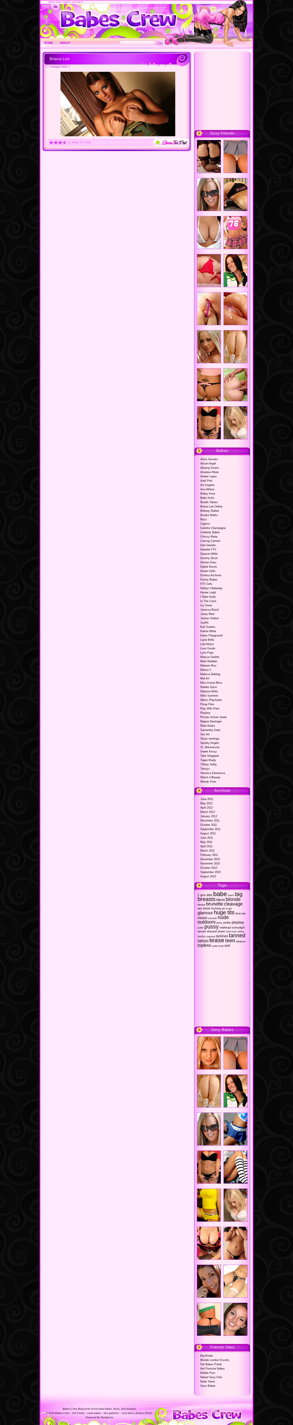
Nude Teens (207, 1381)
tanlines (222, 936)
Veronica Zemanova (212, 773)
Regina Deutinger (211, 721)
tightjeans (241, 941)
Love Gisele (207, 648)
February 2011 (209, 855)
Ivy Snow (206, 605)
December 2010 (210, 859)
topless (204, 945)
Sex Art (205, 734)
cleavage (233, 904)
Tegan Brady (208, 760)
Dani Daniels (208, 545)
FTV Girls (206, 583)
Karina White (208, 631)
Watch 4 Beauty (210, 777)
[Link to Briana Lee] (117, 135)
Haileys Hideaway (211, 588)
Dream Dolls (208, 571)
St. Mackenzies (210, 747)
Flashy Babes (208, 579)
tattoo (203, 940)
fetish (206, 908)
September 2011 (210, 829)
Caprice (205, 523)
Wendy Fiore (208, 781)
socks (201, 936)
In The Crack (208, 601)
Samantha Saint (210, 730)
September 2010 (210, 872)
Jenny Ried (207, 614)
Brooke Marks (209, 515)
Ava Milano (207, 489)
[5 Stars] (69, 142)
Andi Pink (206, 480)
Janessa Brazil (209, 609)
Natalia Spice (208, 687)
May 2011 (206, 842)
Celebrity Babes (210, 532)
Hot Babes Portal (211, 1364)
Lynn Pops (207, 652)
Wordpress (107, 1417)
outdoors (207, 922)
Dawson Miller (209, 553)
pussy (211, 927)
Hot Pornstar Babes (212, 1368)
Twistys (205, 768)
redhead (225, 927)
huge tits (224, 912)
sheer (221, 931)
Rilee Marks (207, 725)
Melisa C (205, 669)
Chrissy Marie (208, 536)
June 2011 (206, 837)
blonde (233, 899)
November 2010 (210, 863)
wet (227, 945)
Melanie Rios (208, 665)
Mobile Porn (207, 1372)
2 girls (202, 895)
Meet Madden (208, 661)
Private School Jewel (213, 717)
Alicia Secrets (209, 459)
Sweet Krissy (208, 751)
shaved (212, 931)
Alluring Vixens (209, 467)
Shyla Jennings (209, 738)
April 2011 (206, 846)
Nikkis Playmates (211, 700)
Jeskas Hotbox (209, 618)
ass (209, 895)
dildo (200, 908)
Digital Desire (208, 566)
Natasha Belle (209, 691)
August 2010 (208, 876)
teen (230, 940)
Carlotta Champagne (213, 528)
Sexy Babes (208, 1385)
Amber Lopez (208, 476)
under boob (218, 946)
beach (231, 895)
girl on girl (227, 908)
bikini (220, 900)
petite (227, 922)
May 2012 (206, 803)
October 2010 (208, 867)
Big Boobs (206, 1355)
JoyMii (204, 622)
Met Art (204, 678)
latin (244, 913)
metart (202, 918)
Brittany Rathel (209, 510)
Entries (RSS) (144, 1413)
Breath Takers (209, 502)
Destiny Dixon (209, 558)
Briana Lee (60, 59)
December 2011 (210, 820)
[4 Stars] (65, 142)
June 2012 (206, 799)
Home (48, 42)
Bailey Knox (207, 493)
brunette (214, 904)
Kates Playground (211, 635)
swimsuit (210, 936)
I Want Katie (208, 596)
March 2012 (207, 812)
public (201, 927)
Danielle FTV (208, 549)
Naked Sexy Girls (211, 1377)
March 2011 (207, 850)
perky (219, 922)
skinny (240, 931)
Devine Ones (208, 562)
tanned (237, 935)
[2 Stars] (56, 142)
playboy (238, 922)
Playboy (205, 712)
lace (238, 913)
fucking (216, 908)
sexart (202, 931)
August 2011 (208, 833)
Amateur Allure (209, 472)
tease (216, 940)
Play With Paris (210, 708)
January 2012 (208, 816)
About (65, 42)
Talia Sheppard (209, 755)
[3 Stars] (60, 142)
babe (220, 893)
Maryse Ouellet (209, 657)
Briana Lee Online (211, 506)
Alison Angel (208, 463)
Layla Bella (207, 639)
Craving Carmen (210, 540)
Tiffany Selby (208, 764)
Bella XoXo (207, 498)
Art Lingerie (207, 485)
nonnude (212, 918)
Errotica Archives (211, 575)
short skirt (231, 931)
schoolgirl (238, 927)
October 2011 (208, 824)
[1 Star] (51, 142)
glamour (205, 912)
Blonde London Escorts (214, 1360)
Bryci (203, 519)
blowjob (201, 904)
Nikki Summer (209, 695)
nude (223, 917)
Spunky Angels (209, 743)
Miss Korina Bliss (211, 682)
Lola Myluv (207, 644)
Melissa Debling (210, 674)
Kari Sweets (207, 626)
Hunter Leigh (208, 592)
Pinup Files (207, 704)
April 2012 (206, 807)
